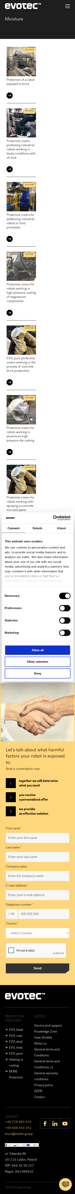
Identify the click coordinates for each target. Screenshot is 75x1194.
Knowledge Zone (45, 1032)
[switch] (64, 608)
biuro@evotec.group (19, 1134)
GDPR (38, 1091)
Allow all (38, 650)
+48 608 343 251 (18, 1128)
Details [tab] (37, 528)
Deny (37, 673)
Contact (39, 1097)
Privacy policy (43, 1085)
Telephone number (20, 905)
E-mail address (17, 886)
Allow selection (37, 661)
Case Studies (43, 1037)
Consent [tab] (14, 528)
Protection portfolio (14, 1019)
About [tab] (61, 528)
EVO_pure (16, 1054)
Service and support (48, 1026)
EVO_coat (15, 1036)
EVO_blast (16, 1030)
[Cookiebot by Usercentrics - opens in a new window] (53, 518)
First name (14, 828)
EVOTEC (40, 1016)
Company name (16, 866)
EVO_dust (15, 1042)
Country (12, 923)
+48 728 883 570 (18, 1122)
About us (40, 1043)
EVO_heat (15, 1048)
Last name (14, 847)
